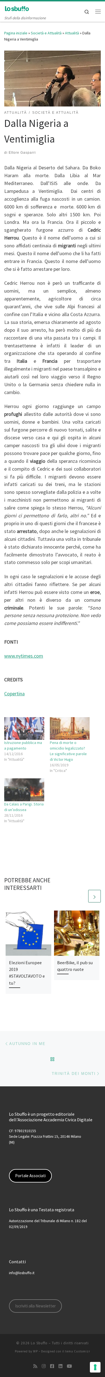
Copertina (14, 693)
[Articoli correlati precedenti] (81, 896)
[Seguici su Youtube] (69, 1366)
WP (35, 1351)
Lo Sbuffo (39, 1343)
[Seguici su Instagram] (44, 1366)
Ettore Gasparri (22, 153)
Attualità (72, 32)
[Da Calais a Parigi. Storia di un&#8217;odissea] (24, 789)
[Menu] (98, 11)
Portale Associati (30, 1175)
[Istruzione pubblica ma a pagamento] (24, 728)
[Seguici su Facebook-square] (52, 1366)
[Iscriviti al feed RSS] (35, 1366)
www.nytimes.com (23, 656)
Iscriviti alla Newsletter (35, 1306)
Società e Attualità (46, 32)
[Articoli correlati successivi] (94, 896)
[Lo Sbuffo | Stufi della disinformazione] (16, 8)
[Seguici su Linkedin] (60, 1366)
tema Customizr (77, 1351)
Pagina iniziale (15, 32)
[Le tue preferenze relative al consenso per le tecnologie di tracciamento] (95, 1367)
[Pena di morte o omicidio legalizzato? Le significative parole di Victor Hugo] (70, 728)
